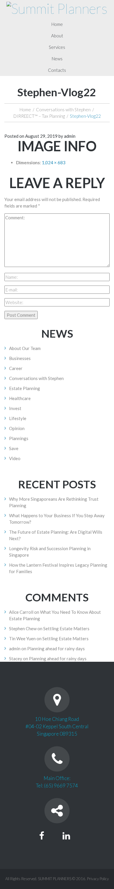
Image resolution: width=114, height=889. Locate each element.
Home (57, 24)
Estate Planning (24, 388)
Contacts (57, 70)
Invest (15, 408)
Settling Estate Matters (66, 628)
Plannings (18, 438)
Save (13, 448)
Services (57, 47)
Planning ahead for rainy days (56, 648)
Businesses (20, 358)
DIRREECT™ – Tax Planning (39, 116)
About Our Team (25, 348)
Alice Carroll (21, 612)
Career (16, 368)
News (57, 58)
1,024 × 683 (53, 162)
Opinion (17, 428)
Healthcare (20, 398)
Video (14, 458)
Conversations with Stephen (63, 109)
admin (69, 136)
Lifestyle (17, 418)
